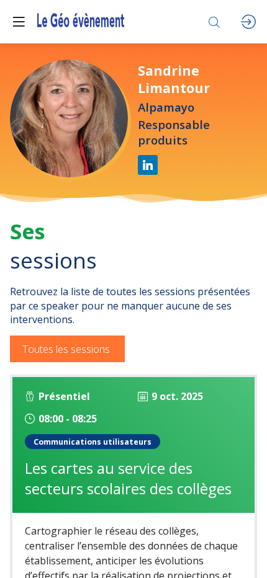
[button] (18, 21)
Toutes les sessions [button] (66, 349)
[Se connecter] (248, 21)
